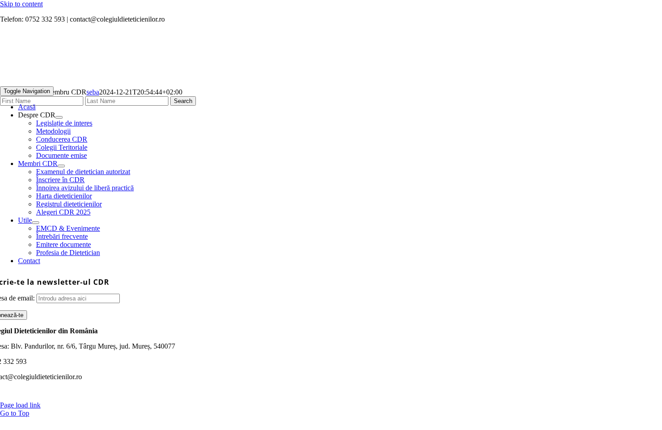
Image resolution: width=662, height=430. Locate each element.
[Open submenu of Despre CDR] (59, 117)
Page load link (20, 405)
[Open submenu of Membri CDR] (61, 166)
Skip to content (21, 4)
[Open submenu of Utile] (35, 222)
